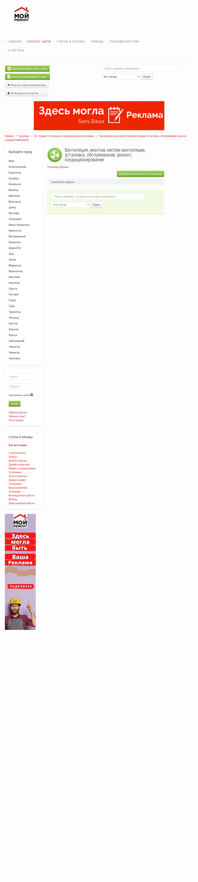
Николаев (14, 277)
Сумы (12, 306)
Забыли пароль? (18, 412)
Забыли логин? (17, 416)
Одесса (13, 288)
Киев (11, 161)
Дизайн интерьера (19, 464)
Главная (15, 41)
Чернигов (14, 352)
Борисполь (15, 172)
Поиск (146, 76)
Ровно (12, 300)
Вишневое (14, 195)
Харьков (14, 329)
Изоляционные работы (22, 495)
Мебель (13, 499)
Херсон (13, 335)
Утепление (15, 491)
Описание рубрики (57, 167)
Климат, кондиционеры (22, 468)
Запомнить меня (19, 395)
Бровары (24, 136)
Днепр (12, 207)
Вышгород (14, 201)
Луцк (11, 253)
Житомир (14, 213)
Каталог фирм (39, 41)
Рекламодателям (124, 41)
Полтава (13, 294)
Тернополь (15, 311)
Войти (14, 403)
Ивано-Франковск (19, 224)
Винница (13, 190)
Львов (12, 259)
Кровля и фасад (18, 460)
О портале (16, 50)
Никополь (14, 282)
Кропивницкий (17, 236)
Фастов (13, 323)
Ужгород (14, 317)
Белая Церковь (17, 166)
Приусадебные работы (22, 503)
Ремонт (13, 456)
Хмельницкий (16, 340)
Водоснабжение (18, 487)
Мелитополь (16, 271)
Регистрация (16, 420)
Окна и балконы (18, 476)
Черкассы (14, 346)
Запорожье (15, 219)
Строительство (17, 452)
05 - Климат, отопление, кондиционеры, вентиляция (64, 136)
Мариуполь (15, 265)
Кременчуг (15, 242)
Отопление (15, 472)
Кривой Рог (15, 248)
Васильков (15, 184)
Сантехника (15, 483)
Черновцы (14, 358)
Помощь (97, 41)
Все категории (18, 445)
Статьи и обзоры (71, 41)
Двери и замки (17, 480)
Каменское (15, 230)
